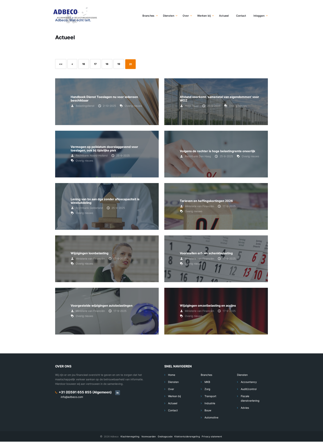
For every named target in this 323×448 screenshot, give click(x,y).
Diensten (168, 15)
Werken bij (204, 15)
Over (186, 15)
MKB (207, 381)
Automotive (211, 417)
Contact (241, 15)
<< (60, 63)
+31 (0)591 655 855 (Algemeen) (85, 392)
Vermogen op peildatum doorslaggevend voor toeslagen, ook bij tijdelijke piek (104, 148)
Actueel (224, 15)
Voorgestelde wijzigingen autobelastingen (102, 305)
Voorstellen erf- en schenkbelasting (206, 253)
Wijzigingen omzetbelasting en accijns (208, 305)
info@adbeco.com (72, 396)
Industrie (209, 403)
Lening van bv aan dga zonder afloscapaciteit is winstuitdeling (105, 201)
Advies (245, 407)
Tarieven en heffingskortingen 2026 (206, 201)
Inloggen (258, 15)
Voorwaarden (148, 436)
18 (107, 63)
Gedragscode (165, 436)
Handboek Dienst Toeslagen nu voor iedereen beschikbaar (104, 98)
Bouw (207, 410)
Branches (148, 15)
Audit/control (248, 389)
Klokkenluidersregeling (187, 436)
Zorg (207, 389)
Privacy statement (212, 436)
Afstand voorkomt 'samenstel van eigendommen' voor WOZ (219, 98)
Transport (210, 396)
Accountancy (249, 381)
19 (118, 63)
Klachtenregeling (130, 436)
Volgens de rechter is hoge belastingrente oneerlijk (217, 151)
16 (83, 63)
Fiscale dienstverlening (250, 398)
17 (95, 63)
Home (171, 374)
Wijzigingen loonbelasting (89, 253)
